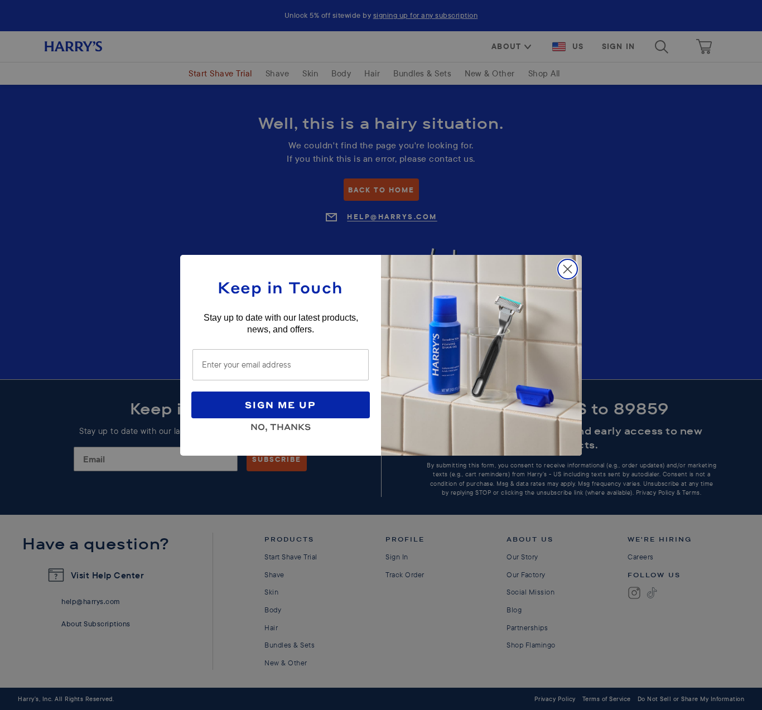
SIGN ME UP (280, 404)
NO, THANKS (280, 425)
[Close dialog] (567, 269)
